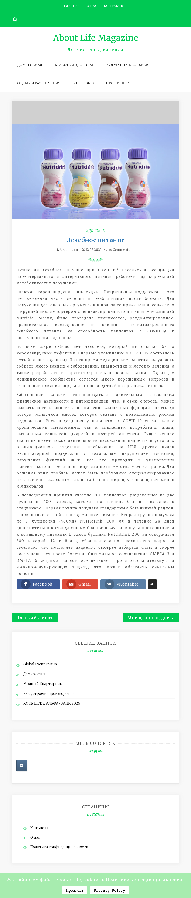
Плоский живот (34, 617)
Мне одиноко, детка (151, 617)
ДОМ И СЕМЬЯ (29, 65)
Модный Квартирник (42, 684)
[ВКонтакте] (21, 765)
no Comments (118, 250)
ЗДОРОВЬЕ (95, 230)
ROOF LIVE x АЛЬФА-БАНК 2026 (51, 703)
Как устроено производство (48, 693)
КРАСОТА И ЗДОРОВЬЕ (74, 65)
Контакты (114, 5)
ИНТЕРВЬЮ (83, 83)
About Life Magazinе (95, 38)
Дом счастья (34, 674)
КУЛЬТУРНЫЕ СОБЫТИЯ (128, 65)
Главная (72, 5)
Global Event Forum (40, 664)
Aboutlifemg (69, 250)
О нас (92, 5)
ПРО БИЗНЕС (117, 83)
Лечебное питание (96, 240)
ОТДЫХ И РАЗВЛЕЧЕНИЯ (39, 83)
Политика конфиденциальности (59, 847)
